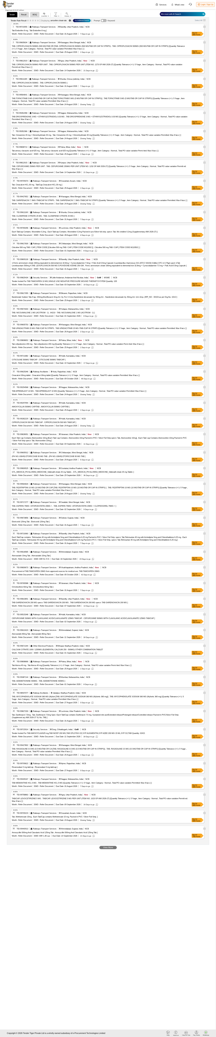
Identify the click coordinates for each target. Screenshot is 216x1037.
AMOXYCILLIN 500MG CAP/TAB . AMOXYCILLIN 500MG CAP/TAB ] (41, 407)
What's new (179, 5)
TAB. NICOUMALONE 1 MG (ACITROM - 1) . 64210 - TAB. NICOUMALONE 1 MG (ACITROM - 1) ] (53, 313)
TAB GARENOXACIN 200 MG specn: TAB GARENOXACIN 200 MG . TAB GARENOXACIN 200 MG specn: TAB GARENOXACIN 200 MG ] (70, 602)
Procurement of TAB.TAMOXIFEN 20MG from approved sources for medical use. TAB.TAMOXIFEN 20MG (56, 571)
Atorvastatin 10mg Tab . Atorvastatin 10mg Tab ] (31, 556)
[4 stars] (35, 20)
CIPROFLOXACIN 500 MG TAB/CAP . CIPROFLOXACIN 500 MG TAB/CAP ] (44, 422)
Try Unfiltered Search (82, 20)
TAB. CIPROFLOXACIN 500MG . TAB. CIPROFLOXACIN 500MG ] (39, 83)
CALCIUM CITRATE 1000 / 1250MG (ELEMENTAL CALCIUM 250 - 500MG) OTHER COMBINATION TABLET (57, 649)
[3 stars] (33, 20)
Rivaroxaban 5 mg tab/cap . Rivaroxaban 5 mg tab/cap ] (34, 767)
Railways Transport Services (44, 27)
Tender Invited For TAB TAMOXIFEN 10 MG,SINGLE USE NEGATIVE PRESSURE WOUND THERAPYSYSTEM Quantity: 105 (64, 281)
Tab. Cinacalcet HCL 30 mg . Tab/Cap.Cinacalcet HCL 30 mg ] (37, 185)
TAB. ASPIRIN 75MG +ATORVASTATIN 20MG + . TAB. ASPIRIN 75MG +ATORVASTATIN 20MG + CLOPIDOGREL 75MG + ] (64, 506)
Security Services (40, 278)
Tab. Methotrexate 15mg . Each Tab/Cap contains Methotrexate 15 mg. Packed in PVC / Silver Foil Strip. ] (55, 817)
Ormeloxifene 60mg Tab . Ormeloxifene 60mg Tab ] (32, 587)
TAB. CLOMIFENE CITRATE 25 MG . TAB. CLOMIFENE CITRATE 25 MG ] (43, 216)
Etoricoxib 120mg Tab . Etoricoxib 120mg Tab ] (31, 522)
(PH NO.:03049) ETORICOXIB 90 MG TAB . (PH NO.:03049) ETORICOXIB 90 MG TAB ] (48, 456)
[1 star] (28, 20)
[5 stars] (38, 20)
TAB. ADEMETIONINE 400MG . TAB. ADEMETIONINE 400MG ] (38, 681)
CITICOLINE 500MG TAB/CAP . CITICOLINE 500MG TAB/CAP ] (38, 360)
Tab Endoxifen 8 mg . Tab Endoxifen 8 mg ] (29, 30)
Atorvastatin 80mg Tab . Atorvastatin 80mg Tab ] (31, 634)
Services (162, 5)
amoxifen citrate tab (58, 20)
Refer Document (25, 34)
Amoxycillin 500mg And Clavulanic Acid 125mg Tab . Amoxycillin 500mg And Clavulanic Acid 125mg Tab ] (55, 832)
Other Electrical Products (43, 646)
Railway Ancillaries (40, 372)
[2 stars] (30, 20)
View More (108, 847)
